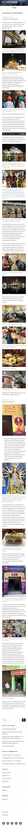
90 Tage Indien (10, 2)
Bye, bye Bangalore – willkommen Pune (15, 763)
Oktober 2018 (5, 775)
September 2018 (6, 778)
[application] (14, 133)
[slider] (23, 133)
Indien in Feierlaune (8, 402)
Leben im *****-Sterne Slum (14, 755)
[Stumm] (20, 134)
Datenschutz (5, 815)
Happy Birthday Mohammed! (9, 729)
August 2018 (5, 781)
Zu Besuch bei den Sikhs (10, 19)
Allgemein (4, 790)
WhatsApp (5, 799)
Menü (14, 7)
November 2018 (6, 772)
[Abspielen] (4, 134)
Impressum (5, 812)
